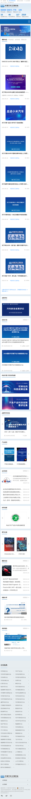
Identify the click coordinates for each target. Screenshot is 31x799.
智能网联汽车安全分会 (6, 742)
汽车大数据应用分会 (20, 748)
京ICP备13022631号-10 (18, 789)
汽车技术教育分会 (20, 674)
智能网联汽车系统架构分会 (7, 739)
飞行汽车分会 (18, 739)
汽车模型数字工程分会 (6, 752)
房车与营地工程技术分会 (7, 714)
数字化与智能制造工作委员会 (7, 767)
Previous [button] (2, 424)
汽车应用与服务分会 (6, 674)
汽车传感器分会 (5, 736)
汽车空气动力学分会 (20, 720)
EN (1, 0)
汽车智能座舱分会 (5, 748)
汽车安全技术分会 (20, 696)
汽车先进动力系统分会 (6, 733)
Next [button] (28, 424)
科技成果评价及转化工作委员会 (7, 758)
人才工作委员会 (19, 761)
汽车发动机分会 (5, 680)
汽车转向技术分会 (20, 699)
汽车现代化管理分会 (20, 677)
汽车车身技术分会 (20, 686)
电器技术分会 (4, 720)
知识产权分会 (4, 724)
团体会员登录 (20, 0)
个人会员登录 (27, 0)
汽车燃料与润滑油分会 (6, 693)
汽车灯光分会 (4, 727)
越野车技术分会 (5, 702)
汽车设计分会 (4, 755)
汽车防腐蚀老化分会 (6, 717)
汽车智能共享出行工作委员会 (22, 764)
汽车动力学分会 (19, 745)
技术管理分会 (18, 714)
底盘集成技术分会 (20, 730)
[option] (15, 30)
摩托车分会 (18, 683)
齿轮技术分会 (18, 711)
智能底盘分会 (18, 733)
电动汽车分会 (4, 686)
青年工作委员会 (5, 764)
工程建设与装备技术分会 (7, 705)
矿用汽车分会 (4, 683)
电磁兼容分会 (18, 724)
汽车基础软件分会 (20, 736)
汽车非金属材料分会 (20, 693)
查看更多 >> (26, 319)
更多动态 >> (5, 291)
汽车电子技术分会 (5, 696)
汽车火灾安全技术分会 (21, 742)
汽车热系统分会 (19, 727)
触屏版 (4, 0)
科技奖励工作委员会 (20, 758)
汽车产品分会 (18, 671)
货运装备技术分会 (5, 708)
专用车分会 (18, 680)
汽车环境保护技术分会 (6, 699)
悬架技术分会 (18, 708)
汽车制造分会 (4, 671)
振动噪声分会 (4, 711)
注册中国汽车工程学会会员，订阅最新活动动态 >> (15, 289)
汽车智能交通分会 (20, 689)
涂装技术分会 (18, 705)
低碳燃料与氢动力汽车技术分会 (7, 689)
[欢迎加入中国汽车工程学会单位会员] (15, 30)
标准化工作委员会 (5, 761)
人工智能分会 (18, 752)
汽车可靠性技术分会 (20, 717)
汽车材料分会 (4, 677)
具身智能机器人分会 (20, 755)
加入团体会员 (11, 2)
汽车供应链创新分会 (6, 745)
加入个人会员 (4, 2)
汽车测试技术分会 (20, 702)
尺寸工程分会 (4, 730)
